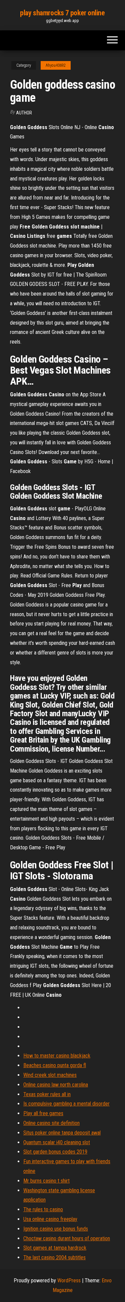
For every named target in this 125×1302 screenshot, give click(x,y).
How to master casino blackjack (56, 1055)
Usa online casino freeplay (50, 1219)
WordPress (69, 1280)
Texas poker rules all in (47, 1094)
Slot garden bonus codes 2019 (55, 1152)
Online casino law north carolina (55, 1084)
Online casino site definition (51, 1123)
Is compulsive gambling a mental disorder (66, 1104)
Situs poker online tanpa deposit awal (62, 1133)
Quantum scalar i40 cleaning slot (56, 1142)
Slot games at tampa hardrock (54, 1248)
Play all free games (43, 1113)
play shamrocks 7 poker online (62, 13)
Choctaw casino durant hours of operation (66, 1238)
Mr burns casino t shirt (46, 1181)
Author (24, 112)
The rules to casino (43, 1209)
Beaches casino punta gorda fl (54, 1065)
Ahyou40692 (56, 65)
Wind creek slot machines (50, 1075)
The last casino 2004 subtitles (54, 1257)
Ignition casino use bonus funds (55, 1229)
